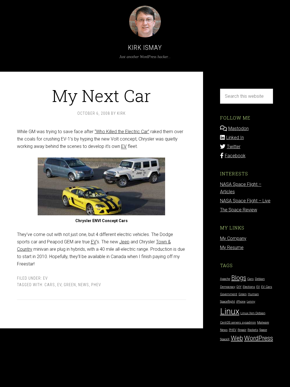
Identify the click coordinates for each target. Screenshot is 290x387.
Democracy (227, 287)
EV (45, 278)
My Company (233, 238)
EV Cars (266, 287)
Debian (260, 279)
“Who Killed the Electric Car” (122, 131)
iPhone (241, 301)
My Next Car (101, 95)
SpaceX (225, 339)
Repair (242, 330)
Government (228, 294)
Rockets (253, 330)
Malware (263, 322)
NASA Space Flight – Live (245, 200)
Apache (225, 279)
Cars (49, 284)
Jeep (124, 241)
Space (263, 330)
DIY (239, 287)
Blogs (238, 277)
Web (237, 338)
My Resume (232, 247)
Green (70, 284)
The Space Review (238, 209)
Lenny (251, 301)
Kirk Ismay (145, 48)
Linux (229, 311)
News (83, 284)
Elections (249, 287)
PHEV (96, 284)
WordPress (258, 338)
